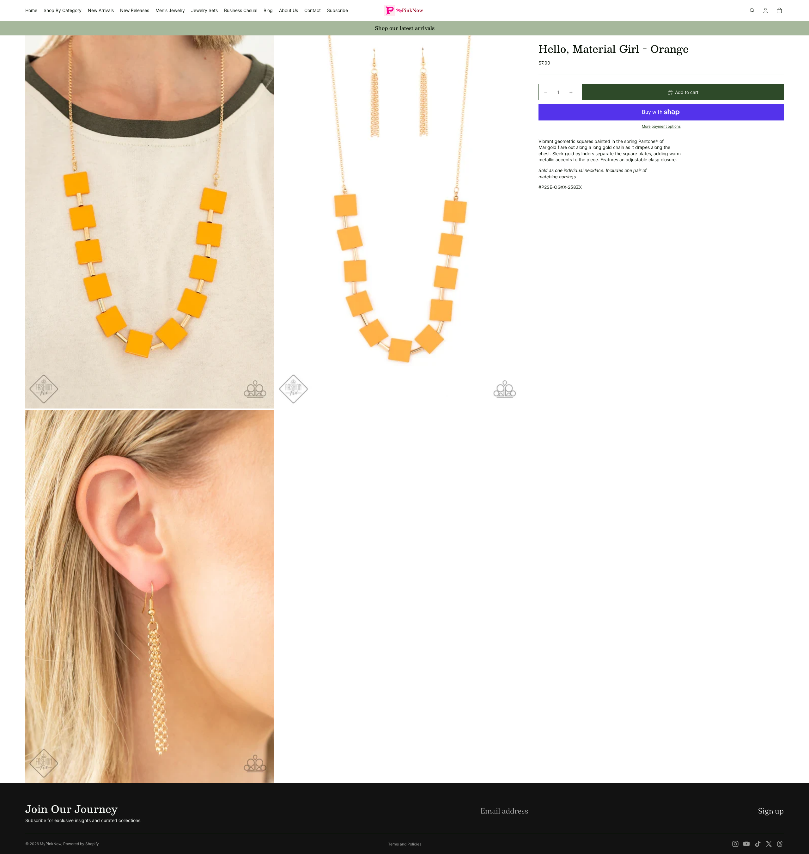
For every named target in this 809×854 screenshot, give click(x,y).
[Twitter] (769, 844)
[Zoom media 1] (149, 222)
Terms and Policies (404, 844)
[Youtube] (746, 844)
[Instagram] (735, 844)
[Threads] (780, 844)
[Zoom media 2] (399, 222)
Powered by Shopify (81, 843)
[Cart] (779, 10)
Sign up (771, 810)
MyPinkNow (50, 843)
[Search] (752, 10)
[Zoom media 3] (149, 596)
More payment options (661, 127)
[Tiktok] (758, 844)
